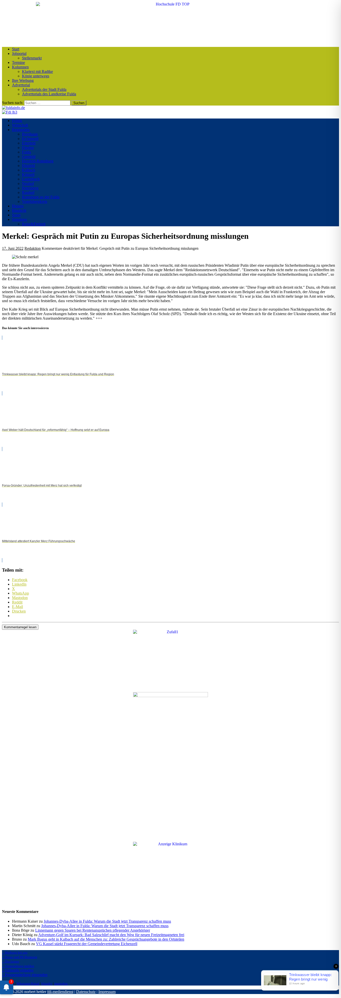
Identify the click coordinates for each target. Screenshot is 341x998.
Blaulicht (19, 210)
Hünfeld (28, 165)
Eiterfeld (28, 143)
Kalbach (28, 170)
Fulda (26, 152)
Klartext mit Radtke (37, 71)
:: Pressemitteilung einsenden (24, 975)
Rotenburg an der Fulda (40, 197)
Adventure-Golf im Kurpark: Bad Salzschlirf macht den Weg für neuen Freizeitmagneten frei (111, 935)
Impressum (107, 992)
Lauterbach (31, 179)
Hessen (17, 206)
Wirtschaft (20, 125)
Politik (17, 121)
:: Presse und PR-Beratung (19, 957)
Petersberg (30, 188)
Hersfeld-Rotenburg (37, 161)
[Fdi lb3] (9, 112)
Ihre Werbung (23, 80)
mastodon (61, 983)
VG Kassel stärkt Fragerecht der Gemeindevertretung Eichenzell (86, 944)
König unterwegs (35, 76)
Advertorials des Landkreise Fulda (49, 94)
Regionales (20, 129)
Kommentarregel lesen (20, 627)
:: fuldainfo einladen (17, 970)
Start (15, 49)
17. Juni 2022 (12, 248)
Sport (16, 215)
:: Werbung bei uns (14, 952)
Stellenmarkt (32, 58)
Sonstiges (19, 219)
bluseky (46, 983)
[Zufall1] (170, 632)
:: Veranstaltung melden (18, 966)
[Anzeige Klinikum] (170, 844)
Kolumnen (20, 67)
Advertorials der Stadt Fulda (44, 89)
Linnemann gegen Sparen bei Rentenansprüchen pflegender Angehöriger (92, 930)
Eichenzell (30, 138)
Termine (18, 62)
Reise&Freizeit (33, 224)
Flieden (28, 147)
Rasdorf (28, 192)
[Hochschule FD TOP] (170, 4)
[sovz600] (170, 696)
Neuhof (28, 183)
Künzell (28, 174)
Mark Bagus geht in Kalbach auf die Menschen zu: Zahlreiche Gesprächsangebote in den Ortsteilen (106, 939)
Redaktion (32, 248)
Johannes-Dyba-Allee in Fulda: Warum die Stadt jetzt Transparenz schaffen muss (107, 921)
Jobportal (19, 53)
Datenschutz (86, 992)
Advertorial (21, 85)
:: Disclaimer (10, 961)
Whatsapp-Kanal (28, 983)
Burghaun (30, 134)
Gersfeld (28, 156)
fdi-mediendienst (60, 992)
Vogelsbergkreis (34, 201)
